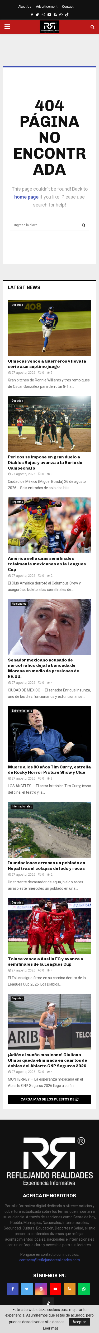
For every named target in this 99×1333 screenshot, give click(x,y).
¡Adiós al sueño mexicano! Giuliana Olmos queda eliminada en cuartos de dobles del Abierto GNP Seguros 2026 (47, 1060)
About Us (24, 6)
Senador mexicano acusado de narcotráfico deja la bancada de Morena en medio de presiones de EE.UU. (43, 668)
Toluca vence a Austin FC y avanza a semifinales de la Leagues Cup (45, 961)
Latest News (24, 287)
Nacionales (19, 603)
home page (26, 197)
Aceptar (79, 1322)
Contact (68, 6)
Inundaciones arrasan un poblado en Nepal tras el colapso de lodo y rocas (46, 865)
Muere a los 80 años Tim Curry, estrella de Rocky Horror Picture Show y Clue (49, 769)
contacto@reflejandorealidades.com (49, 1260)
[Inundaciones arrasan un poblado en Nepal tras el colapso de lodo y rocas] (49, 830)
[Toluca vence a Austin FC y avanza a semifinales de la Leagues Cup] (49, 926)
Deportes (17, 304)
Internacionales (22, 806)
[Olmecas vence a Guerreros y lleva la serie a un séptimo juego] (49, 328)
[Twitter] (27, 1289)
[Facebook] (12, 1289)
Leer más (51, 1328)
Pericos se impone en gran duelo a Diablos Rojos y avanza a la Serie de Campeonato (45, 462)
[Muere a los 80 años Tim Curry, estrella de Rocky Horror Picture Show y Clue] (49, 734)
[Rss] (70, 1289)
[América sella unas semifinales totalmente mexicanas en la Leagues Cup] (49, 525)
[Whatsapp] (84, 1289)
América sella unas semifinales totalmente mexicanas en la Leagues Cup (47, 564)
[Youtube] (55, 1289)
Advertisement (47, 6)
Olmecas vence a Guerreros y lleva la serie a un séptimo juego (47, 364)
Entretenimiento (22, 710)
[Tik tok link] (66, 15)
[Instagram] (41, 1289)
